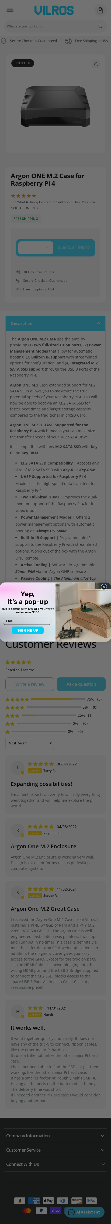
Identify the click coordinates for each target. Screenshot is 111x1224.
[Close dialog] (104, 587)
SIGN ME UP (28, 630)
